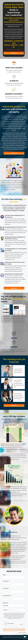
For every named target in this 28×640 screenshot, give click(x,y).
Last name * (6, 588)
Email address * (7, 595)
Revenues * (5, 603)
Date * (4, 575)
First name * (6, 581)
